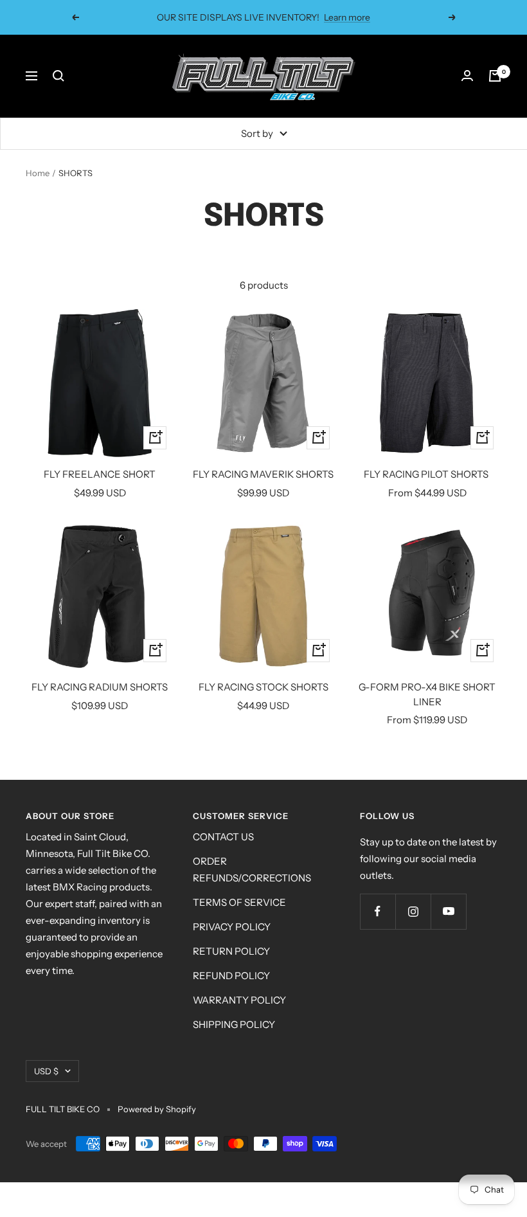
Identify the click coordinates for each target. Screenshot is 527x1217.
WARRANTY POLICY (239, 1000)
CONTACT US (223, 837)
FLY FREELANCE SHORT (100, 474)
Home (37, 173)
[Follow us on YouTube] (448, 911)
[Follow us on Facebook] (377, 911)
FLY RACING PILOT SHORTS (427, 474)
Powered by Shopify (157, 1109)
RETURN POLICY (231, 951)
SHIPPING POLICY (234, 1024)
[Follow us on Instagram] (413, 911)
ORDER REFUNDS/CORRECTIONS (252, 869)
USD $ (46, 1071)
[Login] (467, 76)
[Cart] (494, 76)
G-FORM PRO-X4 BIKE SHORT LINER (427, 694)
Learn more (347, 17)
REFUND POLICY (231, 975)
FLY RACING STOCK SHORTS (263, 687)
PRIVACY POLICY (232, 927)
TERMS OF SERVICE (239, 902)
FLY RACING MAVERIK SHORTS (263, 474)
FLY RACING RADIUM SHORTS (99, 687)
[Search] (58, 76)
